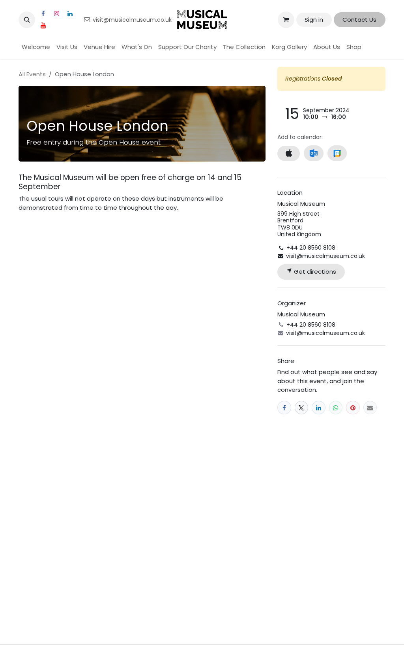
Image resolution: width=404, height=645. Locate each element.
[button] (27, 19)
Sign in (314, 19)
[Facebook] (43, 14)
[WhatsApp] (336, 408)
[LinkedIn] (70, 14)
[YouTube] (43, 26)
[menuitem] (36, 47)
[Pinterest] (353, 408)
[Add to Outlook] (313, 153)
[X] (302, 408)
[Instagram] (56, 14)
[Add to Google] (337, 153)
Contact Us (359, 19)
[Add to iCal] (288, 153)
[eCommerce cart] (286, 19)
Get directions (314, 271)
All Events (32, 74)
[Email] (370, 408)
